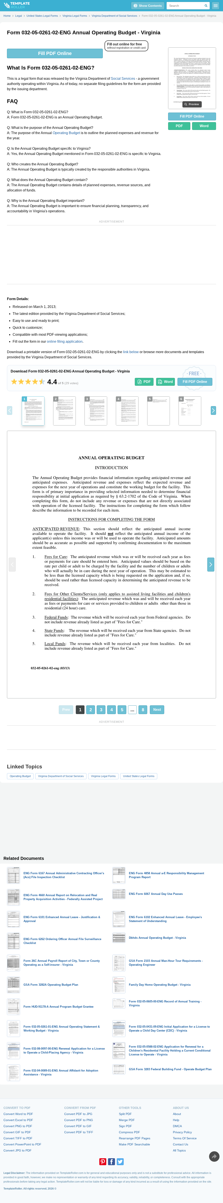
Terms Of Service (185, 1138)
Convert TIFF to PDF (17, 1138)
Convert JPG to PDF (17, 1150)
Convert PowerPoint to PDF (22, 1144)
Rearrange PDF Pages (134, 1138)
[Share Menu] (214, 1156)
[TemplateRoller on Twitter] (120, 1161)
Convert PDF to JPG (78, 1114)
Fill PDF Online (55, 53)
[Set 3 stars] (28, 381)
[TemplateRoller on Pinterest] (102, 1161)
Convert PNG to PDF (17, 1126)
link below (131, 352)
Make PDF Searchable (134, 1144)
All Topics (179, 1150)
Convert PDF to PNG (78, 1120)
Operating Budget (66, 133)
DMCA (177, 1126)
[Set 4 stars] (35, 381)
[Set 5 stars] (42, 381)
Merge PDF (127, 1120)
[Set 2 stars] (21, 381)
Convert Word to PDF (18, 1114)
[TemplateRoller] (15, 5)
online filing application (65, 341)
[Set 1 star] (14, 381)
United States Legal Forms (138, 776)
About (177, 1114)
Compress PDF (129, 1132)
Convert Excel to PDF (18, 1120)
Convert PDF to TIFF (78, 1132)
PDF (179, 126)
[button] (213, 410)
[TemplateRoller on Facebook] (111, 1161)
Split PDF (125, 1114)
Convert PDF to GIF (78, 1126)
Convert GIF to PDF (17, 1132)
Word (204, 126)
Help (176, 1120)
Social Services (123, 78)
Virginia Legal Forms (103, 776)
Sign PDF (125, 1126)
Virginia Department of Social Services (61, 776)
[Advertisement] (111, 255)
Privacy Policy (182, 1132)
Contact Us (180, 1144)
